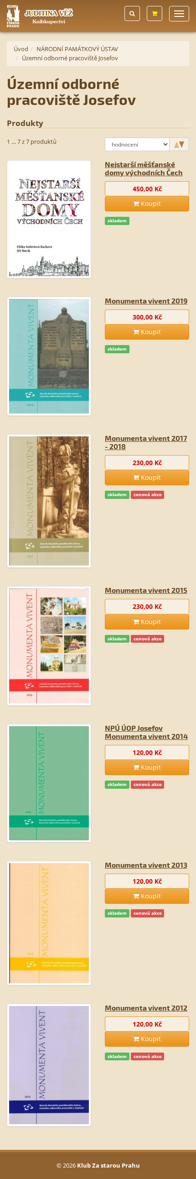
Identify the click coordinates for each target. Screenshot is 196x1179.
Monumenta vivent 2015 (146, 590)
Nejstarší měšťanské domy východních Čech (144, 168)
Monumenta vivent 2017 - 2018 (146, 442)
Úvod (21, 49)
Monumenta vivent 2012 (146, 1007)
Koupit (150, 203)
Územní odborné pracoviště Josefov (70, 58)
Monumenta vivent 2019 (146, 300)
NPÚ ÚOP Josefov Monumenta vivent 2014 (146, 731)
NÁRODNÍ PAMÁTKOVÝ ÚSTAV (77, 49)
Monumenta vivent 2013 (146, 864)
